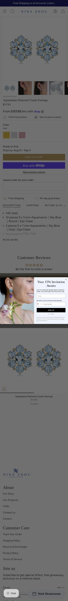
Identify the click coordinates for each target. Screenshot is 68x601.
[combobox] (39, 304)
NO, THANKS (51, 313)
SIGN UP (51, 310)
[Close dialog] (66, 279)
